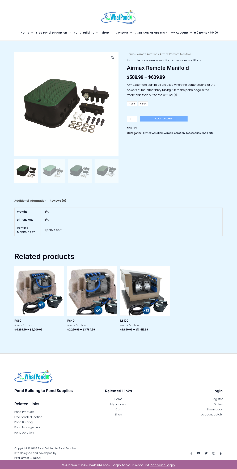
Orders (218, 404)
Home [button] (25, 32)
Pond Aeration (24, 433)
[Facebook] (191, 453)
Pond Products (24, 412)
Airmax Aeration (147, 54)
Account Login (162, 465)
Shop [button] (105, 32)
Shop (118, 415)
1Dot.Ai (36, 458)
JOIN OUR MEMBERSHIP (151, 32)
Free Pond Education (28, 417)
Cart (118, 409)
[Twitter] (206, 453)
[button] (31, 32)
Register (217, 399)
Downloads (215, 409)
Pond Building (23, 422)
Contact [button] (122, 32)
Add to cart (163, 118)
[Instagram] (213, 453)
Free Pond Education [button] (51, 32)
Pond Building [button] (84, 32)
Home (131, 54)
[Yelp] (221, 453)
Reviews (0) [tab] (58, 201)
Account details (212, 415)
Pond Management (27, 427)
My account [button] (179, 32)
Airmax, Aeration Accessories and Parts (175, 60)
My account (118, 404)
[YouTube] (198, 453)
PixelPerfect (21, 458)
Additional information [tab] (30, 201)
